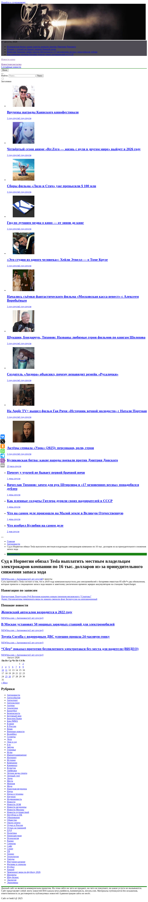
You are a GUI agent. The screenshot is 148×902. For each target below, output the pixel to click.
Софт (9, 846)
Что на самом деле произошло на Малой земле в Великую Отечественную (65, 513)
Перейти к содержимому (13, 2)
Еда (9, 744)
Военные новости (16, 731)
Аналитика (12, 708)
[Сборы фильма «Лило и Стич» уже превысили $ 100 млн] (23, 180)
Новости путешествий (18, 812)
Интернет (11, 757)
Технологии (13, 856)
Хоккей (10, 869)
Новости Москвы (15, 809)
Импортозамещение (17, 755)
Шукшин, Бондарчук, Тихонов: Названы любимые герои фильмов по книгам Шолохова (76, 337)
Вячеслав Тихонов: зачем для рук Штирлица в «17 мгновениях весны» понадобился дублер (52, 52)
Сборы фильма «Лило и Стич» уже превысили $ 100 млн (51, 186)
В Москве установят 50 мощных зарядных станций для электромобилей (58, 624)
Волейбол (12, 734)
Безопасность (13, 713)
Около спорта (13, 822)
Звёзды (10, 747)
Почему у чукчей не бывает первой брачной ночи (31, 49)
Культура (11, 768)
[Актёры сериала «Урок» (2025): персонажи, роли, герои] (23, 441)
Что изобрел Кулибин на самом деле (35, 525)
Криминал (12, 765)
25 (6, 676)
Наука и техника (15, 794)
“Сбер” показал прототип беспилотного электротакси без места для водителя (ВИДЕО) (69, 649)
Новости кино (8, 59)
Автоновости (13, 554)
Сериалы (11, 843)
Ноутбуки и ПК (14, 815)
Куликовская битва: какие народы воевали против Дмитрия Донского (41, 46)
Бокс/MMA (12, 721)
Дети (9, 739)
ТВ (8, 851)
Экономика (12, 882)
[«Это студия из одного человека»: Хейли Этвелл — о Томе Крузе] (23, 253)
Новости (11, 802)
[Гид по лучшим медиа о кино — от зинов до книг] (23, 216)
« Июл (4, 682)
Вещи (10, 729)
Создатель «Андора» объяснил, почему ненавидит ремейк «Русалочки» (62, 374)
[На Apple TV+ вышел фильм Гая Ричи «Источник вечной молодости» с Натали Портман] (23, 405)
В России (11, 726)
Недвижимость (14, 799)
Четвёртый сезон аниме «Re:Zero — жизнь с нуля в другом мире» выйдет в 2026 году (74, 149)
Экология (11, 880)
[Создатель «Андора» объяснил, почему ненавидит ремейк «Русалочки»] (23, 368)
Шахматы (11, 874)
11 (6, 670)
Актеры (11, 705)
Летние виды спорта (17, 773)
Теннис (10, 854)
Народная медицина (17, 789)
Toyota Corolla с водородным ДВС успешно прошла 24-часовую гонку (55, 636)
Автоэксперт (13, 703)
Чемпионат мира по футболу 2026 (23, 872)
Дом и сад (12, 742)
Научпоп (11, 796)
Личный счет (13, 776)
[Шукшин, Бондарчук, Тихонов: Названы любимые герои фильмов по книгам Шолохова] (23, 331)
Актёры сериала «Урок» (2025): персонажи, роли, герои (50, 448)
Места (10, 781)
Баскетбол (12, 710)
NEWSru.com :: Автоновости (15, 579)
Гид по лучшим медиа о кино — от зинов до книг (45, 223)
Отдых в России (15, 825)
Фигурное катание (16, 861)
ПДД (9, 830)
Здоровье (11, 749)
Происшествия (14, 835)
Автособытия (13, 697)
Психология (13, 838)
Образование (13, 817)
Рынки (10, 841)
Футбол (10, 867)
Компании (12, 763)
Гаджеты (11, 736)
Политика (12, 833)
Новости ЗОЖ (14, 804)
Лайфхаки (12, 770)
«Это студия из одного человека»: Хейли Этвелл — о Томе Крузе (57, 259)
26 (10, 676)
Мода (9, 786)
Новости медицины (16, 807)
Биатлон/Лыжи (14, 718)
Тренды (10, 859)
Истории (11, 760)
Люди (10, 778)
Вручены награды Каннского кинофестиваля (43, 112)
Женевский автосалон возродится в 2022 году (36, 612)
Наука (10, 791)
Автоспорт (12, 700)
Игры (9, 752)
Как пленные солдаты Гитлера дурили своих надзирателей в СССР (40, 54)
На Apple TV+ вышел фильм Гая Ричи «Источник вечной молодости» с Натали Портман (77, 411)
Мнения (11, 783)
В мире (10, 723)
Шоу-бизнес (13, 877)
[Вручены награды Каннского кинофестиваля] (23, 106)
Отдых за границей (16, 828)
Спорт (10, 848)
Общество (12, 820)
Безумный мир (14, 716)
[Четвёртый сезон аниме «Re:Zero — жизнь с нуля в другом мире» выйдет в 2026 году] (23, 143)
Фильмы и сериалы (16, 864)
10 (3, 670)
